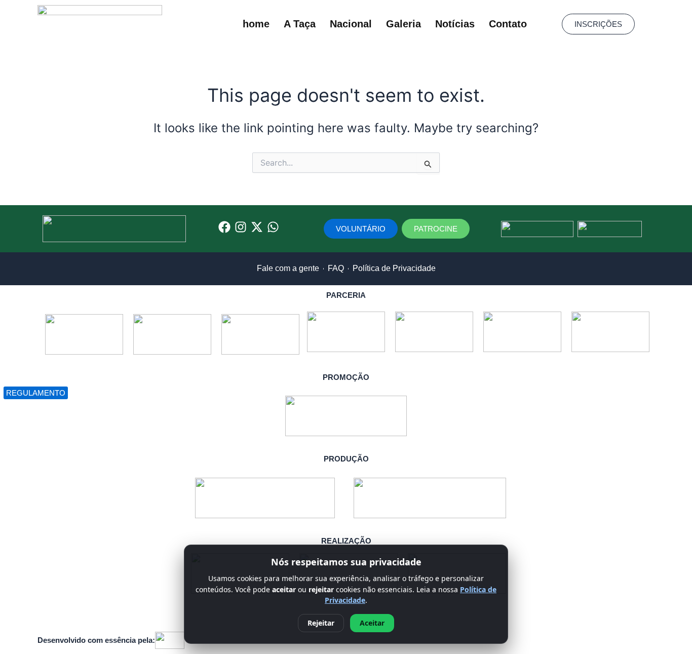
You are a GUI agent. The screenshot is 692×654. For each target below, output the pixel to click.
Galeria (403, 23)
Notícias (455, 23)
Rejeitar (320, 623)
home (256, 23)
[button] (598, 24)
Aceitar (372, 623)
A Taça (300, 23)
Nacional (351, 23)
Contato (508, 23)
